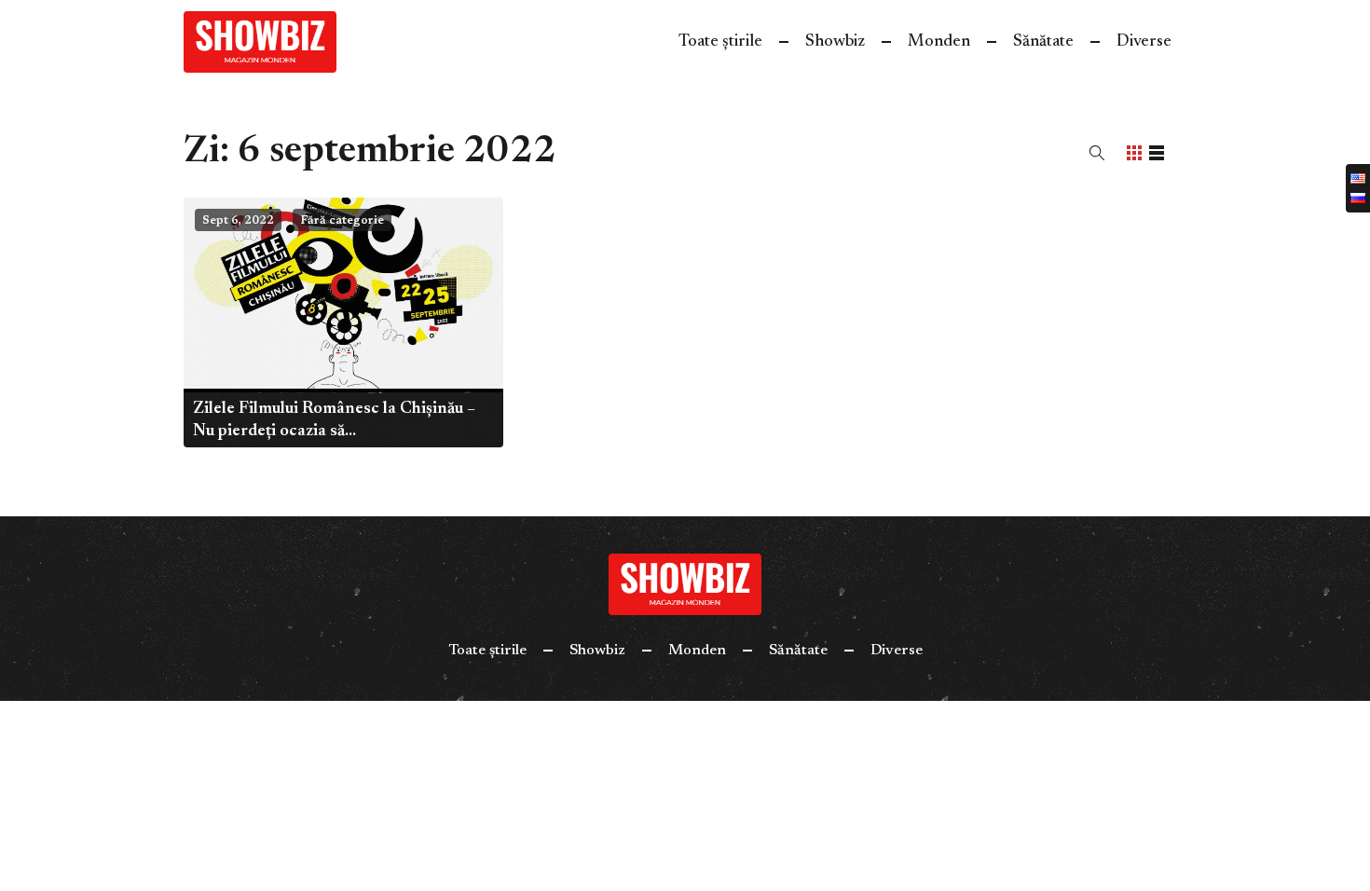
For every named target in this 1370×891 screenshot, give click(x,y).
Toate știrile (720, 42)
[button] (1096, 152)
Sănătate (1043, 42)
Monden (939, 42)
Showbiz (835, 42)
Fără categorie (342, 220)
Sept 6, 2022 (238, 220)
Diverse (1144, 42)
